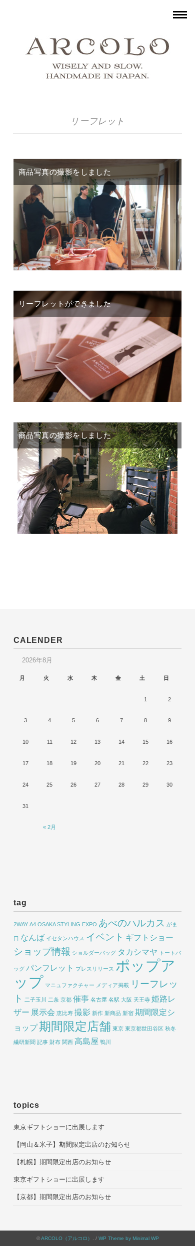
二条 (53, 1000)
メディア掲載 (112, 985)
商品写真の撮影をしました (64, 172)
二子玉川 (35, 1000)
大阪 (126, 1000)
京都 (66, 1000)
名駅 (114, 1000)
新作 (97, 1013)
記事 (42, 1042)
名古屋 (98, 1000)
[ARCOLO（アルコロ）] (97, 41)
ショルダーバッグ (94, 953)
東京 (118, 1029)
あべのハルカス (131, 923)
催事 (81, 999)
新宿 (128, 1013)
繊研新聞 (25, 1042)
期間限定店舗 (75, 1026)
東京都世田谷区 (144, 1029)
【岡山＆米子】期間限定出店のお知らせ (72, 1144)
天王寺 (142, 1000)
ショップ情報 (42, 951)
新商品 (112, 1013)
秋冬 (170, 1029)
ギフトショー (150, 937)
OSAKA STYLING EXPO (67, 924)
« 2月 (49, 827)
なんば (32, 937)
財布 (55, 1042)
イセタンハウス (65, 938)
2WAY (21, 924)
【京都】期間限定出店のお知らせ (62, 1197)
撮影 (82, 1012)
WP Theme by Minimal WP (128, 1238)
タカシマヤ (138, 952)
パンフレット (50, 968)
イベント (105, 937)
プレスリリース (95, 969)
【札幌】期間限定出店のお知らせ (62, 1162)
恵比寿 (64, 1013)
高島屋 (86, 1041)
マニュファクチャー (69, 985)
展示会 (43, 1012)
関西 (67, 1042)
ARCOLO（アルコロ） (66, 1238)
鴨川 (105, 1042)
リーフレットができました (64, 303)
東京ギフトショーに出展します (59, 1127)
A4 (33, 924)
